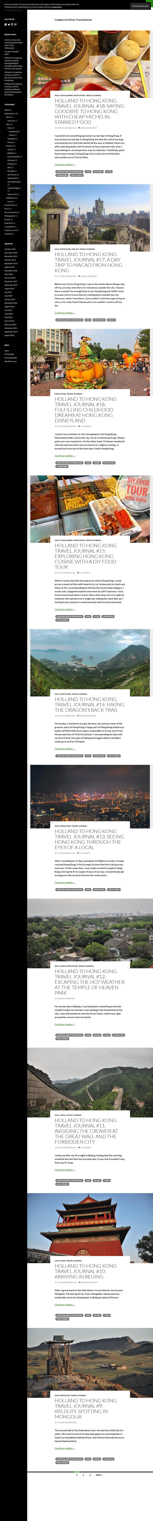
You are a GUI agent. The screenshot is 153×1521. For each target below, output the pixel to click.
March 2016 (9, 321)
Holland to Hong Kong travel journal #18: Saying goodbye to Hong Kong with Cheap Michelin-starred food (89, 111)
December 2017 (10, 281)
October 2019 (10, 260)
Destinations (9, 113)
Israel (9, 201)
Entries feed (9, 354)
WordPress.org (10, 361)
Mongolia (65, 1395)
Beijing (97, 1035)
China (63, 966)
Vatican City (12, 194)
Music (6, 209)
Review (7, 219)
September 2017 (10, 285)
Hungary (10, 164)
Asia (57, 95)
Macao (75, 249)
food (109, 172)
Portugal (10, 171)
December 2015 (10, 328)
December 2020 (10, 253)
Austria (10, 149)
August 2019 (9, 267)
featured (98, 172)
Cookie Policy (56, 7)
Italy (9, 167)
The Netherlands (13, 182)
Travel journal (93, 95)
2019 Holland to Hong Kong (69, 172)
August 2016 (9, 306)
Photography (9, 216)
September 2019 (10, 263)
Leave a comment (89, 128)
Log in (6, 350)
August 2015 (9, 335)
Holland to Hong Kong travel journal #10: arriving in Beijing (86, 1271)
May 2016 (8, 317)
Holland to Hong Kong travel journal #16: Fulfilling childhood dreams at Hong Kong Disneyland (86, 409)
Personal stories (10, 212)
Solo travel (77, 175)
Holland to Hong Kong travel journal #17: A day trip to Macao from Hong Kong (89, 262)
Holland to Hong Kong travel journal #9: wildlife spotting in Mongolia (86, 1408)
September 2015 (10, 332)
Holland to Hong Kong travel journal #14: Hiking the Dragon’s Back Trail (89, 704)
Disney (97, 463)
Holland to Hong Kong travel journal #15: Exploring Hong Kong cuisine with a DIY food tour (86, 556)
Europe (9, 146)
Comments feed (10, 358)
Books (6, 110)
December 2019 (10, 256)
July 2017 (8, 292)
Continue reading (65, 164)
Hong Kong (79, 95)
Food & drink (66, 95)
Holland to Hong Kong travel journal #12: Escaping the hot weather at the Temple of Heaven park (90, 982)
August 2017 (9, 288)
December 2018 (10, 271)
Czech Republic (13, 156)
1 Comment (86, 426)
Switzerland (12, 178)
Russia (10, 142)
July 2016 (8, 310)
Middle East (10, 198)
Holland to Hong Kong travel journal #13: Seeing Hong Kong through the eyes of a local (89, 839)
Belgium (10, 153)
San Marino (11, 174)
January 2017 (9, 299)
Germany (11, 160)
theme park (62, 466)
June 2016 (8, 314)
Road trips (8, 223)
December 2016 (10, 303)
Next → (100, 1475)
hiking (97, 1459)
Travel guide (9, 227)
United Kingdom (13, 188)
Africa (8, 117)
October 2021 (10, 249)
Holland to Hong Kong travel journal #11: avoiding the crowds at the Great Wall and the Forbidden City (86, 1131)
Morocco (11, 121)
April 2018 (8, 274)
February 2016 (10, 324)
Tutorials (7, 234)
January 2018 (9, 278)
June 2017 (8, 296)
